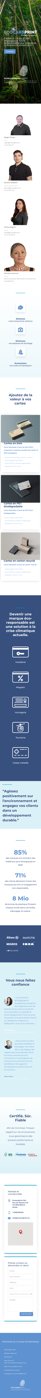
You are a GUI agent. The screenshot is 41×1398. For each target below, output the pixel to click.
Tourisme (20, 737)
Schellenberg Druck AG (12, 1370)
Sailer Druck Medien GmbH (13, 1366)
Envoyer (26, 1314)
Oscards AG (8, 1357)
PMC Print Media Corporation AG (15, 1363)
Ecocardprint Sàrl (10, 1350)
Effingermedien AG (10, 1353)
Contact (10, 51)
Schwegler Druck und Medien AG (15, 1374)
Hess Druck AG (9, 1360)
